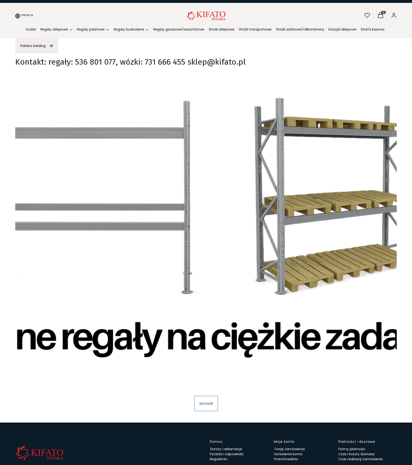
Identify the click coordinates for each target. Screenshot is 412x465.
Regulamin (218, 459)
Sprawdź (206, 403)
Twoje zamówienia (289, 449)
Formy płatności (351, 449)
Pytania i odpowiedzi (226, 454)
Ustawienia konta (288, 454)
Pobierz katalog (33, 45)
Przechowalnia (286, 459)
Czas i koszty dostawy (356, 454)
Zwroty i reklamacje (226, 449)
